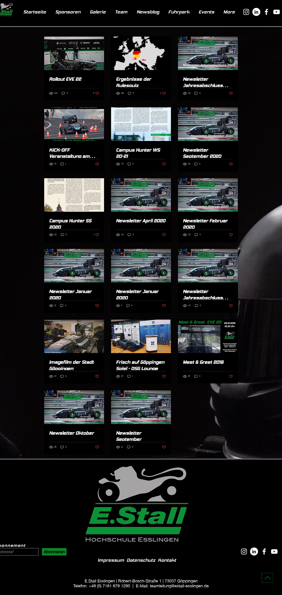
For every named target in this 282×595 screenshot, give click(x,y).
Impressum (112, 560)
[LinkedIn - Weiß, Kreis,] (254, 551)
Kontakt (167, 560)
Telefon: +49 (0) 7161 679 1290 (101, 585)
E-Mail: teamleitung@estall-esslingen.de (172, 585)
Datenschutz (141, 560)
